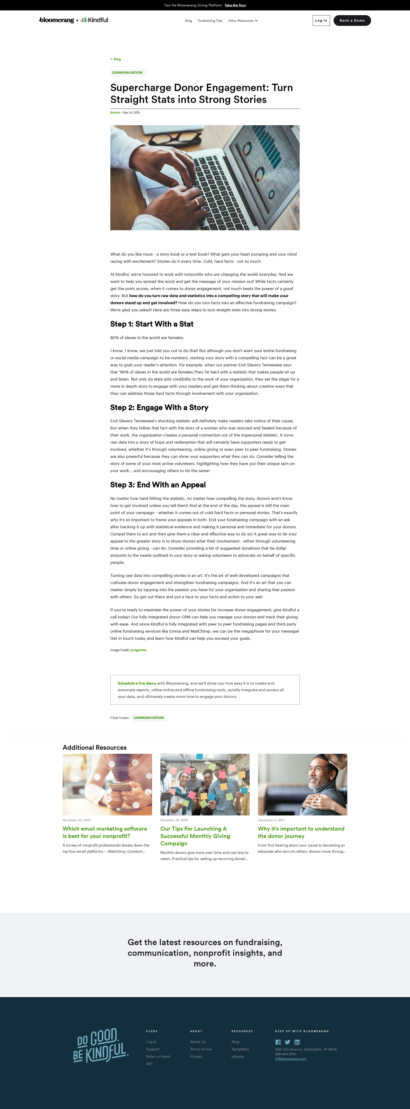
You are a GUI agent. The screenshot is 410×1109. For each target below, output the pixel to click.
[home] (73, 20)
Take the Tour (235, 5)
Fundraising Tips (210, 20)
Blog (188, 20)
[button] (243, 20)
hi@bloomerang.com (290, 1059)
